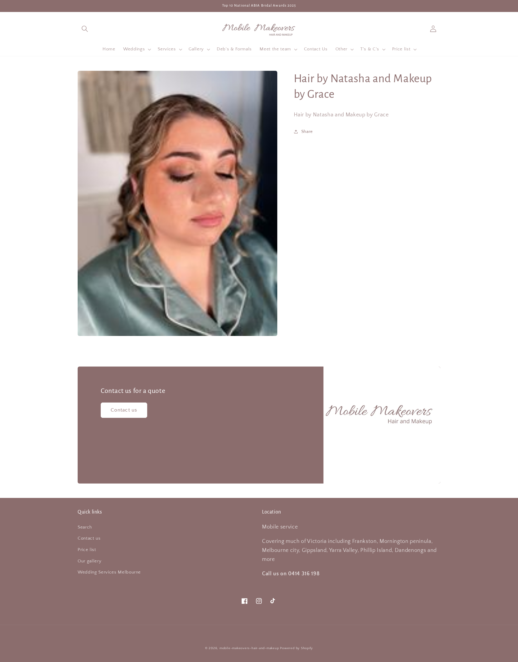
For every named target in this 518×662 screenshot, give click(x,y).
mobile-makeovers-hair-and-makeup (249, 648)
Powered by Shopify (296, 648)
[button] (85, 28)
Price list (87, 549)
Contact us (124, 410)
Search (85, 527)
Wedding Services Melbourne (109, 572)
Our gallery (89, 561)
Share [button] (307, 131)
